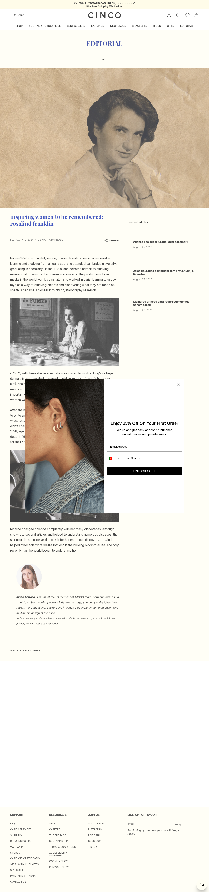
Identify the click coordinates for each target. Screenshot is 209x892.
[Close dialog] (178, 384)
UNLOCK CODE (144, 471)
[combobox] (114, 458)
